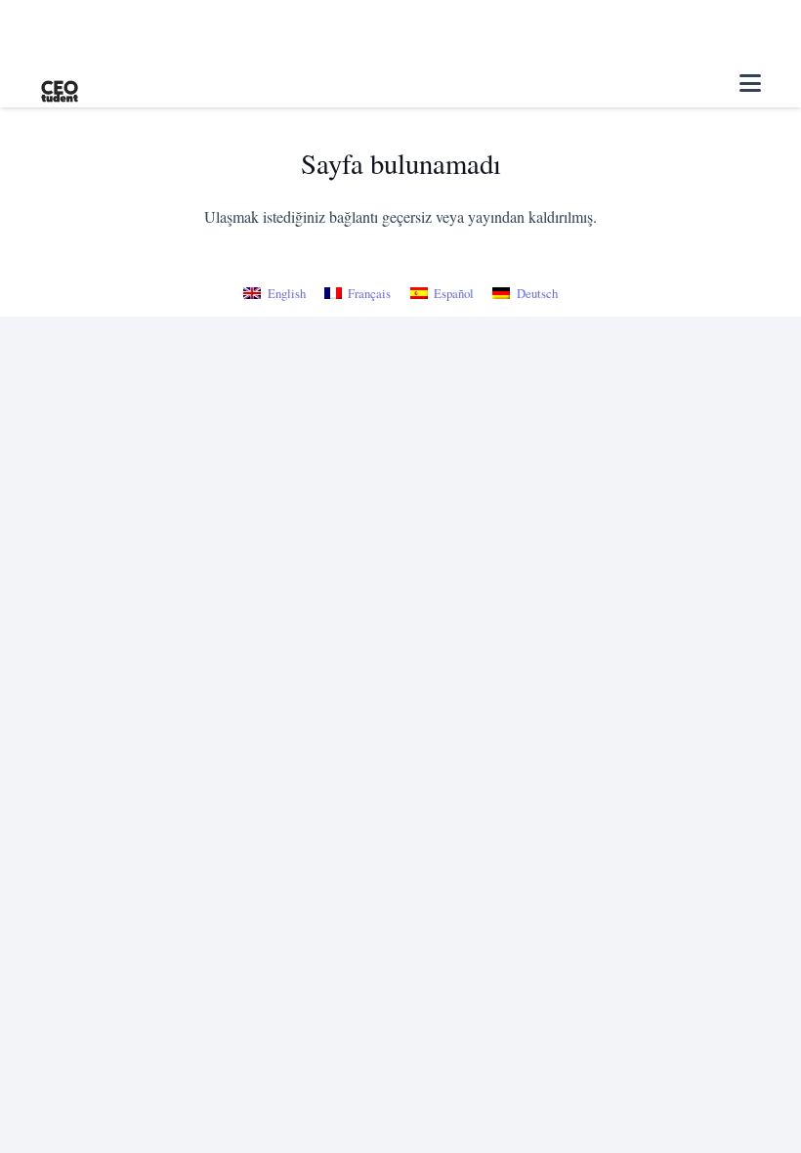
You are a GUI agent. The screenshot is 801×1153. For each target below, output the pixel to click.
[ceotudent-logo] (59, 83)
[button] (750, 83)
